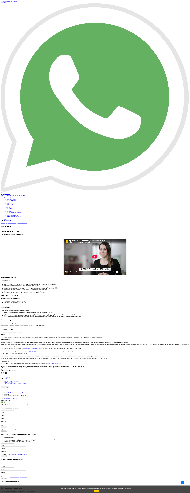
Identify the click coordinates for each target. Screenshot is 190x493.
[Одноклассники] (3, 373)
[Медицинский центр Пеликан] (9, 1)
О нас (5, 375)
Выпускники (10, 209)
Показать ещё (4, 387)
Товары (5, 219)
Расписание (9, 208)
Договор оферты (48, 404)
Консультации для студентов (14, 212)
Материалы (9, 211)
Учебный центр (8, 207)
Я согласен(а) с (14, 429)
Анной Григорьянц (56, 363)
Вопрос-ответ (10, 213)
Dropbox (40, 348)
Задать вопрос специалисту (18, 195)
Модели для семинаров (12, 215)
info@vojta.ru (32, 351)
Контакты (6, 217)
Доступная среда (8, 220)
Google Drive (34, 348)
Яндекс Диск (27, 348)
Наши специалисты (11, 199)
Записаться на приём (6, 195)
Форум (5, 378)
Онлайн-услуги (10, 204)
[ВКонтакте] (1, 373)
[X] (6, 373)
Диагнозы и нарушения (12, 201)
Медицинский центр (9, 197)
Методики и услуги (11, 200)
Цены (8, 203)
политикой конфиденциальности (18, 429)
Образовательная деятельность (14, 216)
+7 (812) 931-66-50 (21, 393)
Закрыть (96, 490)
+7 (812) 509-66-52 (9, 393)
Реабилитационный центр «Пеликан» (17, 404)
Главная (3, 223)
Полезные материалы (12, 205)
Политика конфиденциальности (35, 404)
